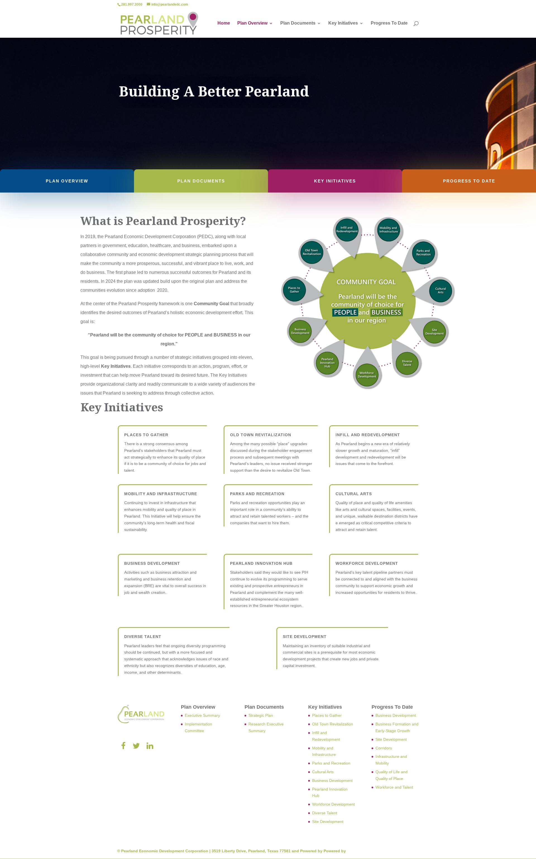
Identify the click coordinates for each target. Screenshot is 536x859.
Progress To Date (389, 23)
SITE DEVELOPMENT (305, 636)
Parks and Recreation (331, 763)
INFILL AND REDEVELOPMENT (368, 435)
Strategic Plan (260, 715)
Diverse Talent (324, 813)
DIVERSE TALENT (142, 636)
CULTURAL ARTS (354, 494)
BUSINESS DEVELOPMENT (152, 563)
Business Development (332, 780)
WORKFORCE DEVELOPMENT (367, 563)
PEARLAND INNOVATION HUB (261, 563)
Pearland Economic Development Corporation (164, 851)
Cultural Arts (323, 772)
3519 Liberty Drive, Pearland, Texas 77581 (251, 851)
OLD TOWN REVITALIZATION (260, 435)
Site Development (327, 821)
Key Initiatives (343, 23)
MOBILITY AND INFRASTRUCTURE (160, 494)
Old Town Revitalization (332, 724)
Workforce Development (333, 804)
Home (223, 23)
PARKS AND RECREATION (257, 494)
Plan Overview (252, 23)
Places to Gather (146, 435)
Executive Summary (202, 715)
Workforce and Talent (394, 787)
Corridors (383, 748)
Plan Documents (297, 23)
